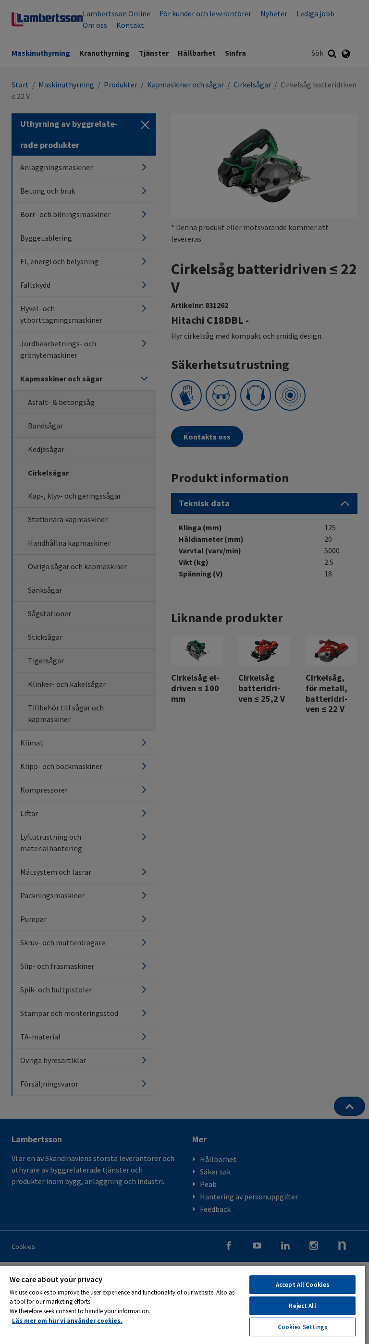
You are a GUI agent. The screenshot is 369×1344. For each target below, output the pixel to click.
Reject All (302, 1306)
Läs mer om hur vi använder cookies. (67, 1321)
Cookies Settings (303, 1327)
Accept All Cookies (302, 1285)
